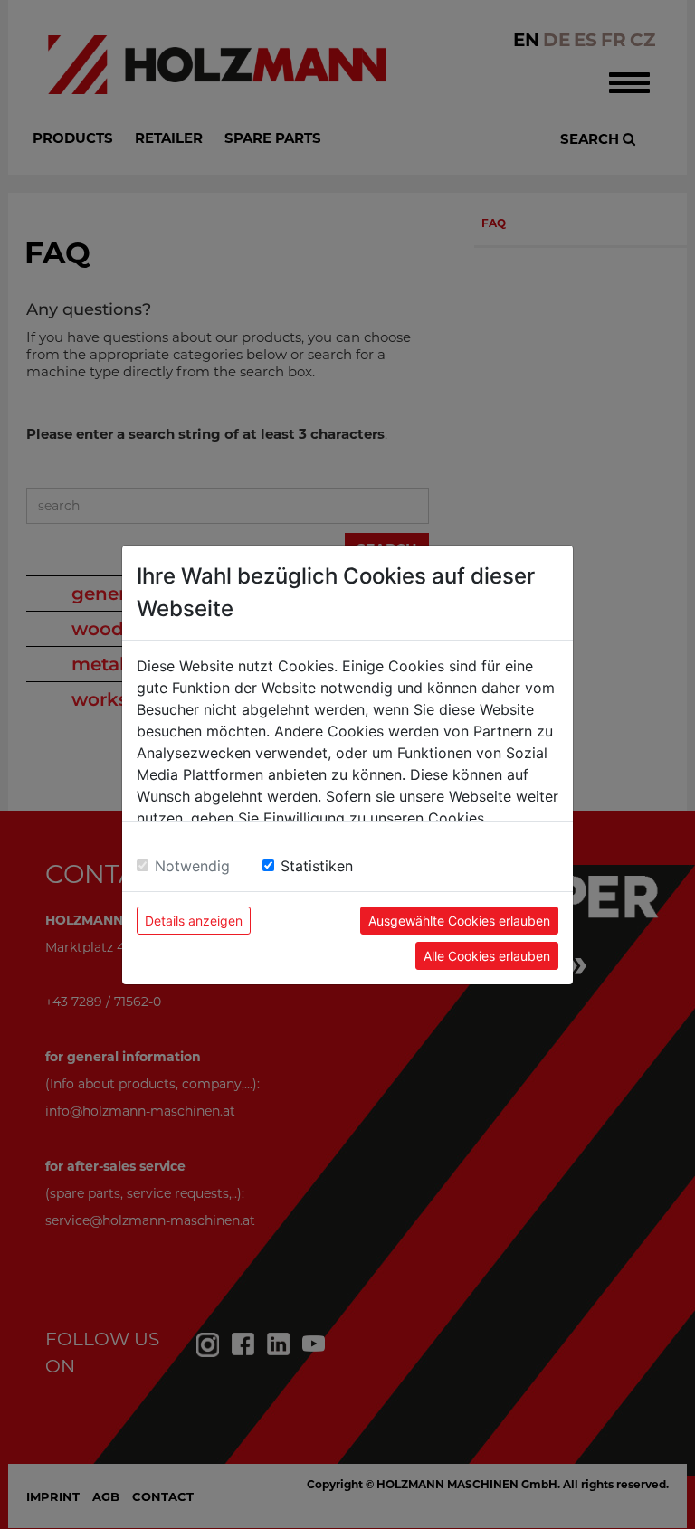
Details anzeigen (194, 920)
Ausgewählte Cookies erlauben (459, 920)
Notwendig (192, 866)
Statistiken (317, 866)
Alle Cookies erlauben (487, 956)
